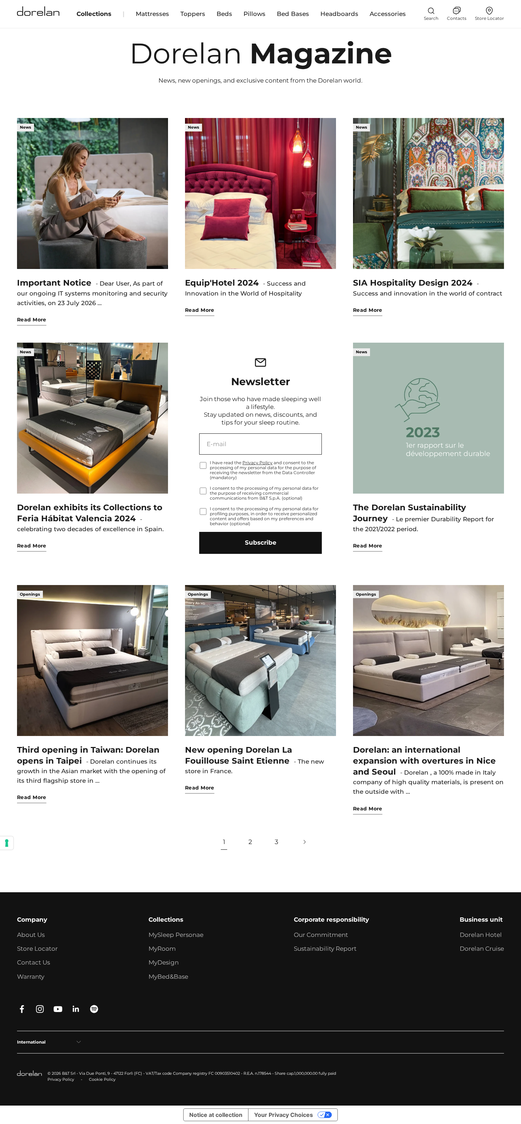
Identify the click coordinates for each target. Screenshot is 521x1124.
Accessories (388, 13)
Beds (224, 13)
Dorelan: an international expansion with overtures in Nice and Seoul (424, 761)
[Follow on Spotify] (94, 1009)
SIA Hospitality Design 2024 (412, 283)
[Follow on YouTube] (58, 1009)
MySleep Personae (176, 934)
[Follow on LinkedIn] (76, 1009)
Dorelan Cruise (482, 948)
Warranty (30, 976)
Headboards (339, 13)
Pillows (254, 13)
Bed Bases (293, 13)
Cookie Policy (102, 1079)
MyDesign (164, 962)
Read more (31, 319)
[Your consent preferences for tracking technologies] (6, 843)
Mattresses (152, 13)
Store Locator (37, 948)
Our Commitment (321, 934)
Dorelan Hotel (481, 934)
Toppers (192, 13)
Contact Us (33, 962)
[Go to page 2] (304, 842)
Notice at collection (215, 1114)
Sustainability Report (325, 948)
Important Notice (54, 283)
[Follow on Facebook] (22, 1009)
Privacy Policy (257, 462)
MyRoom (162, 948)
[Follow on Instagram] (40, 1009)
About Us (31, 934)
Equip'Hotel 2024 (222, 283)
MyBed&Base (168, 976)
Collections (94, 13)
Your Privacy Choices (283, 1114)
